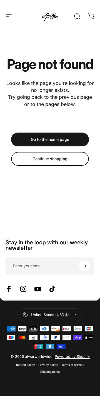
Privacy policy (48, 365)
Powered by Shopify (72, 356)
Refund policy (25, 365)
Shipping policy (50, 372)
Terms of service (72, 365)
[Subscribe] (84, 265)
